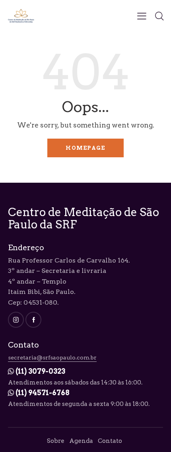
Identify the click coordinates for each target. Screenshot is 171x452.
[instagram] (16, 320)
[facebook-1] (33, 320)
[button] (141, 16)
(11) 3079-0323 (40, 371)
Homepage (85, 148)
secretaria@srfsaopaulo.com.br (52, 357)
